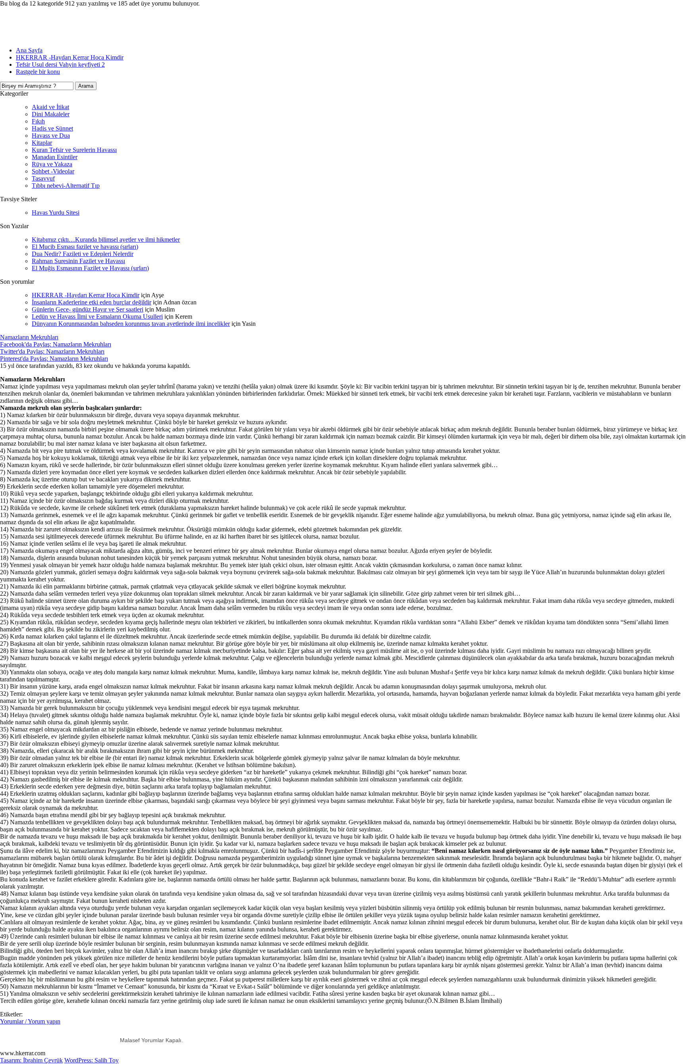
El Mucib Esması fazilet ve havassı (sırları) (85, 246)
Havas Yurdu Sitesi (55, 212)
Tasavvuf (43, 178)
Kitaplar (42, 142)
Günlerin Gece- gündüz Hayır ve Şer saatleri (87, 309)
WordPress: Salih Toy (91, 1060)
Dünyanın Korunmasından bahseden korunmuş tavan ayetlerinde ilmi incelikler (131, 323)
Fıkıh (38, 121)
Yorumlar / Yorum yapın (30, 1021)
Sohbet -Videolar (53, 171)
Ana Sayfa (29, 50)
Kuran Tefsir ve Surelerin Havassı (74, 149)
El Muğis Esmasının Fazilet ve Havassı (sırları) (90, 268)
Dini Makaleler (50, 114)
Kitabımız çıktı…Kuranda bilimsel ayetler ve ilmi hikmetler (106, 239)
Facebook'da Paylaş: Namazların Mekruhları (55, 344)
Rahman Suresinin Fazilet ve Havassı (78, 261)
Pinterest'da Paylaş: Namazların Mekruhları (54, 358)
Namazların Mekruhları (29, 337)
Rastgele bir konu (38, 71)
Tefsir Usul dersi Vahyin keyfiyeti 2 (60, 64)
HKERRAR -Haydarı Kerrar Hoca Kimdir (69, 57)
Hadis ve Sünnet (52, 128)
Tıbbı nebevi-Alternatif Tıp (66, 185)
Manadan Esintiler (54, 157)
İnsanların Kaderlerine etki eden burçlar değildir (91, 302)
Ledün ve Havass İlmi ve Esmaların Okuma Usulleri (97, 316)
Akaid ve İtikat (50, 107)
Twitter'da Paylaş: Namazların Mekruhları (52, 351)
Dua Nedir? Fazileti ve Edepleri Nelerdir (82, 253)
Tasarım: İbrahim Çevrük (31, 1060)
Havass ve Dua (51, 135)
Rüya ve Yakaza (52, 164)
